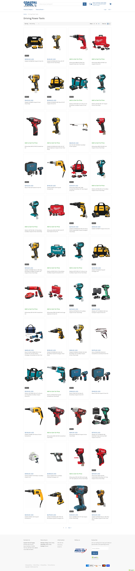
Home (25, 14)
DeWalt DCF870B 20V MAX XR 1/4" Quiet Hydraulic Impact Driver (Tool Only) (56, 148)
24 (94, 23)
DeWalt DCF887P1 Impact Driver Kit (101, 228)
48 (98, 23)
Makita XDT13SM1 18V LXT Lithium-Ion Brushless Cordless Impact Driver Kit (34, 395)
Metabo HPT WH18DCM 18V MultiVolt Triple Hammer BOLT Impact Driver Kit (99, 436)
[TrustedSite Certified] (95, 557)
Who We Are (60, 542)
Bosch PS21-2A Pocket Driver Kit (33, 187)
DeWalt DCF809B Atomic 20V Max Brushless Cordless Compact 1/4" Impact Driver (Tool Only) (33, 271)
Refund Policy (36, 565)
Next (69, 527)
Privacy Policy (43, 565)
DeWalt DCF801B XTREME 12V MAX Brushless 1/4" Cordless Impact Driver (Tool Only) (78, 353)
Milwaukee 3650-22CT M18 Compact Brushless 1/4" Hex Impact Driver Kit (78, 189)
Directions (60, 544)
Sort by (26, 23)
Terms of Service (51, 565)
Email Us (60, 546)
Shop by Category (28, 9)
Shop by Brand (40, 9)
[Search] (84, 4)
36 (96, 23)
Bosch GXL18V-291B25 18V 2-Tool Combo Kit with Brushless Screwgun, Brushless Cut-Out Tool (33, 353)
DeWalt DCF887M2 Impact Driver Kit (34, 61)
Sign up (95, 553)
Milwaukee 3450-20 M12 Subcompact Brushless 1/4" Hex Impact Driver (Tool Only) (100, 477)
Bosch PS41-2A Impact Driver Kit (100, 393)
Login (105, 9)
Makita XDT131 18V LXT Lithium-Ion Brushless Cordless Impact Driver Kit (78, 105)
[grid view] (107, 23)
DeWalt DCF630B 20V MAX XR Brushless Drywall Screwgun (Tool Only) (55, 353)
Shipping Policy (28, 565)
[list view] (109, 23)
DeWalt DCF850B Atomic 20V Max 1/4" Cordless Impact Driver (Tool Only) (100, 518)
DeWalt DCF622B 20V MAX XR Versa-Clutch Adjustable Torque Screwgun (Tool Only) (78, 230)
